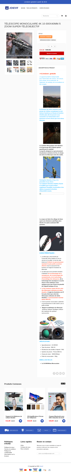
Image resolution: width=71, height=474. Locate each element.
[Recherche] (57, 16)
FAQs (22, 445)
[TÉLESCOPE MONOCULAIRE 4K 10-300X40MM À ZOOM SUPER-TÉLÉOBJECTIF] (19, 45)
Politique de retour (9, 447)
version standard (45, 36)
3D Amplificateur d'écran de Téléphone (35, 417)
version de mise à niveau (48, 40)
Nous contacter (25, 449)
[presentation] (62, 383)
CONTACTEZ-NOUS (44, 8)
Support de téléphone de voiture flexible (14, 417)
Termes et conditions (10, 449)
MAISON (23, 8)
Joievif (41, 466)
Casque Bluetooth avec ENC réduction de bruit (56, 417)
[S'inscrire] (59, 453)
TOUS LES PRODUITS (31, 8)
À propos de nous (25, 447)
